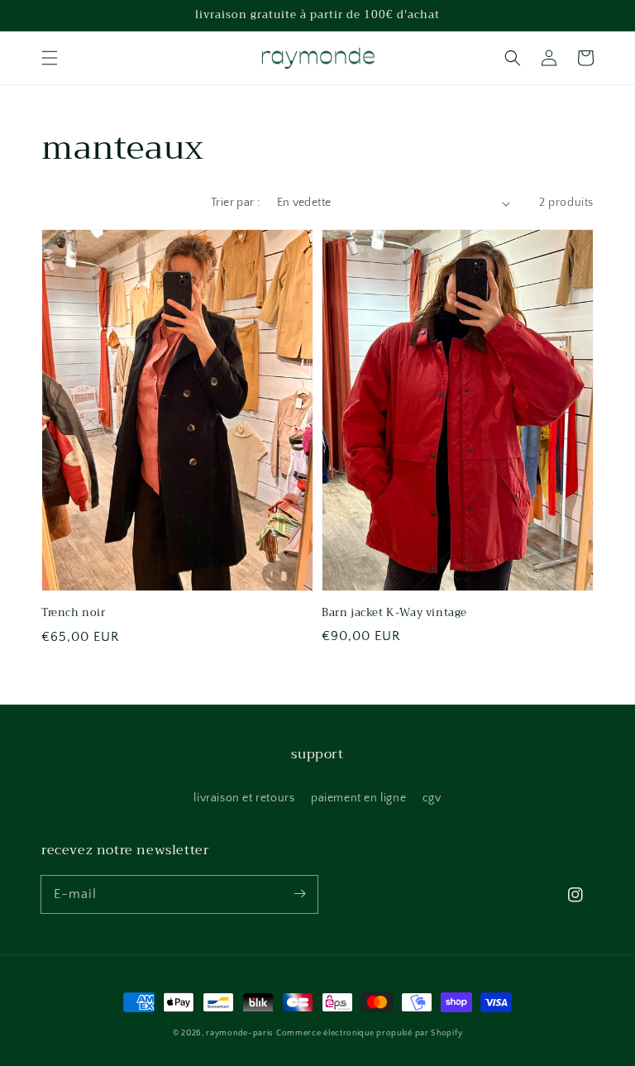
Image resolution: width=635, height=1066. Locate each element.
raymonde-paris (239, 1033)
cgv (432, 798)
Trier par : (235, 202)
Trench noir (73, 612)
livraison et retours (243, 798)
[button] (49, 58)
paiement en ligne (358, 798)
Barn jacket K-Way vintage (394, 612)
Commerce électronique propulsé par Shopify (369, 1033)
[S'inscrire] (299, 894)
